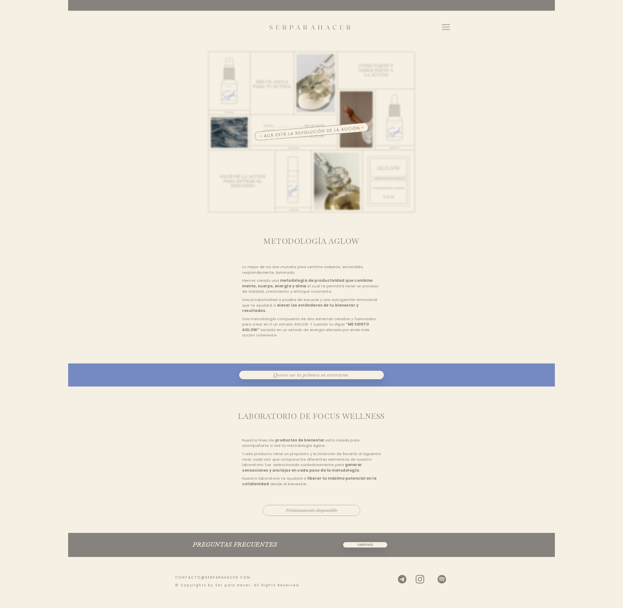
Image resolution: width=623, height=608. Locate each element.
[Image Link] (309, 27)
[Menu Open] (444, 27)
